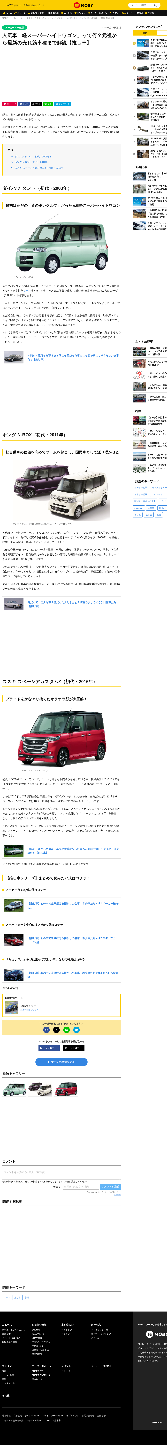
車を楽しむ (53, 13)
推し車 (17, 1297)
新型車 (151, 508)
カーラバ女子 (140, 487)
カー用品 (68, 13)
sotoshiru (138, 508)
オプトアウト (72, 1415)
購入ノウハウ (38, 1334)
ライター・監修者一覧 (12, 1420)
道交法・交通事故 (40, 1350)
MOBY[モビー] (8, 18)
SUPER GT (37, 1371)
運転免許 (36, 1330)
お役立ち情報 (37, 13)
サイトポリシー (32, 1415)
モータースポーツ (98, 13)
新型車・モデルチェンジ (13, 1330)
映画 (4, 1371)
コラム (137, 515)
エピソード (157, 494)
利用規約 (117, 1194)
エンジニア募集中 (52, 1420)
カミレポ (65, 1371)
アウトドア (66, 1330)
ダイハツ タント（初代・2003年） (33, 156)
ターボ (27, 290)
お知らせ (101, 1415)
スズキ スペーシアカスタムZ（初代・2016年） (40, 167)
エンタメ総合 (8, 1383)
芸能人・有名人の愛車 (145, 501)
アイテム (95, 1338)
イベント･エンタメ (11, 1338)
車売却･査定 (38, 1346)
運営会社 (6, 1415)
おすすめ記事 (140, 494)
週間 (145, 33)
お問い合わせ (88, 1415)
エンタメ (81, 13)
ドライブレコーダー (100, 1330)
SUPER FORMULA (41, 1375)
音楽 (4, 1379)
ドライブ (65, 1334)
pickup (7, 1297)
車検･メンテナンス (41, 1342)
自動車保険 (37, 1338)
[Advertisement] (61, 74)
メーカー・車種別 (134, 13)
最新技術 (6, 1334)
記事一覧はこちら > (29, 1010)
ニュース (21, 13)
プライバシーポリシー (52, 1415)
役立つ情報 (37, 1354)
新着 (27, 1297)
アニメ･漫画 (8, 1375)
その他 (151, 13)
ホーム (9, 13)
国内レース (37, 1379)
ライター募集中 (33, 1420)
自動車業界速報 (9, 1342)
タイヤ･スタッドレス (101, 1334)
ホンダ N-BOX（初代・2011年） (32, 162)
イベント (116, 13)
